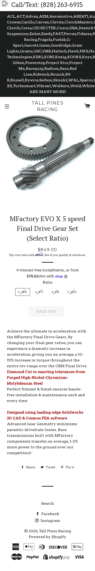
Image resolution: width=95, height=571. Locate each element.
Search (47, 503)
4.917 (39, 292)
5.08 (55, 292)
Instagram (50, 520)
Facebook (49, 514)
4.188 (22, 292)
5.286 (72, 292)
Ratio (48, 282)
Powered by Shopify (47, 537)
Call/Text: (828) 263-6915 (47, 4)
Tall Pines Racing (48, 106)
